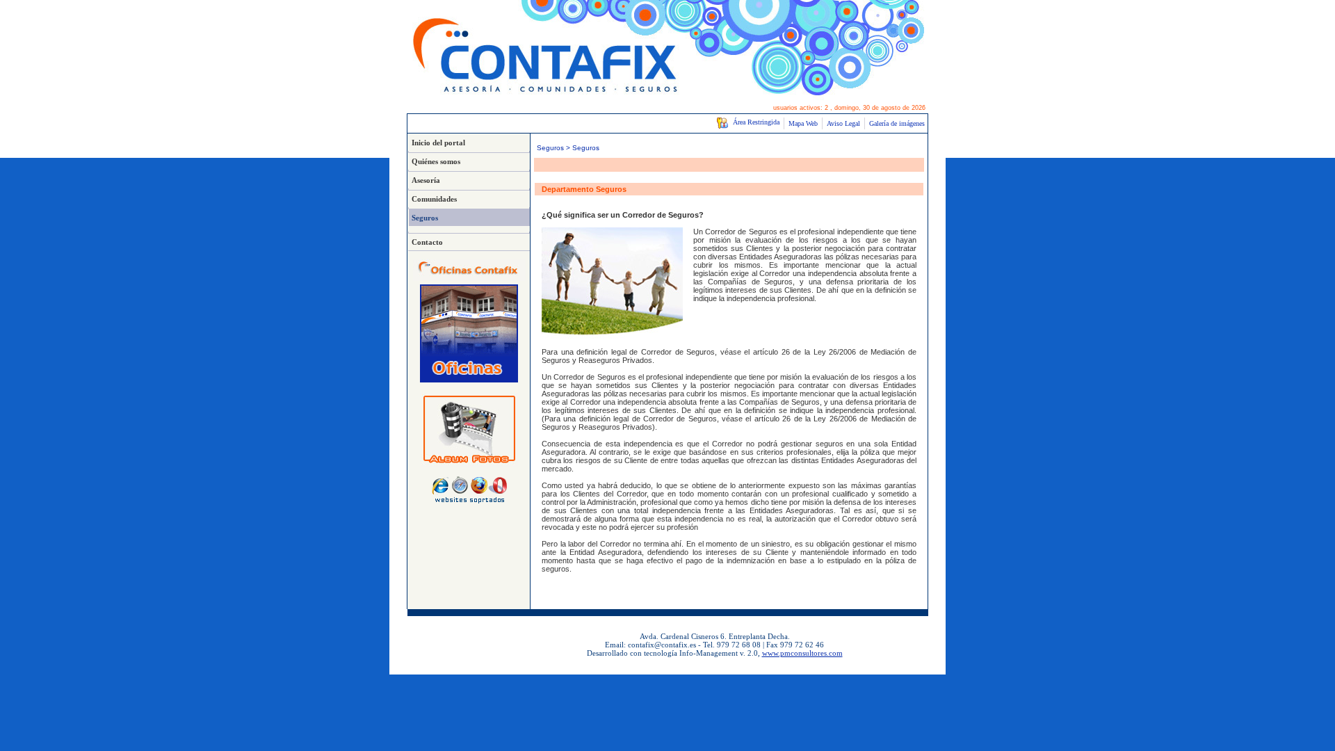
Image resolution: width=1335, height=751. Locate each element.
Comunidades (434, 199)
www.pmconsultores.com (802, 653)
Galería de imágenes (897, 123)
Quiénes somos (436, 161)
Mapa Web (803, 123)
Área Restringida (754, 122)
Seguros (425, 217)
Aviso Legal (843, 123)
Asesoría (426, 180)
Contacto (427, 242)
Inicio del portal (438, 142)
